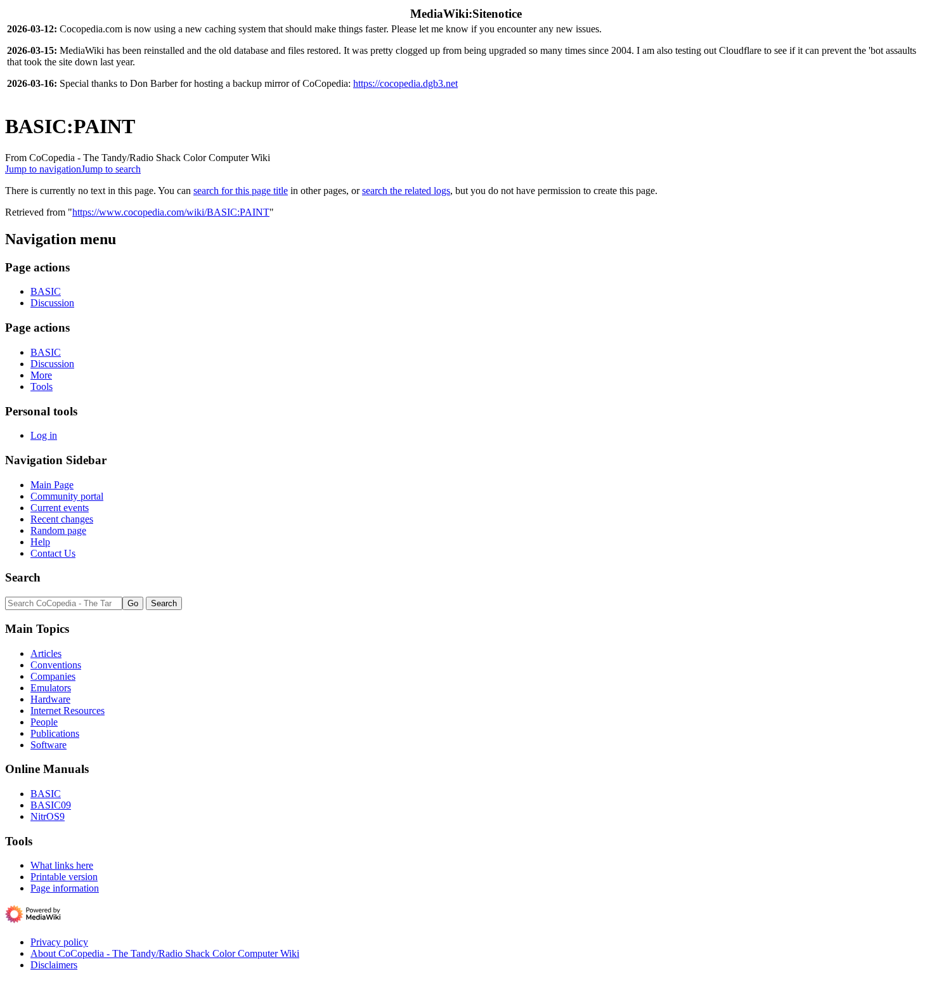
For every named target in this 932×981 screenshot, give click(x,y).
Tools (41, 386)
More (41, 375)
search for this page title (240, 190)
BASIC (45, 291)
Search (23, 577)
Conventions (55, 664)
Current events (59, 507)
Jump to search (111, 169)
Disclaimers (53, 964)
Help (40, 541)
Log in (43, 435)
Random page (58, 530)
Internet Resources (67, 710)
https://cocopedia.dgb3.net (405, 83)
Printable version (64, 876)
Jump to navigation (43, 169)
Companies (52, 676)
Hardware (50, 699)
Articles (45, 653)
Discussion (52, 302)
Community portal (66, 496)
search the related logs (406, 190)
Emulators (50, 687)
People (44, 722)
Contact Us (52, 553)
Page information (64, 888)
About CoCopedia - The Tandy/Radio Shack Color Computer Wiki (164, 953)
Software (48, 744)
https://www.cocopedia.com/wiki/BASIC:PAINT (170, 212)
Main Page (52, 484)
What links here (61, 865)
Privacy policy (59, 942)
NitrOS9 (47, 816)
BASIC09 (50, 805)
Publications (54, 733)
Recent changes (61, 519)
